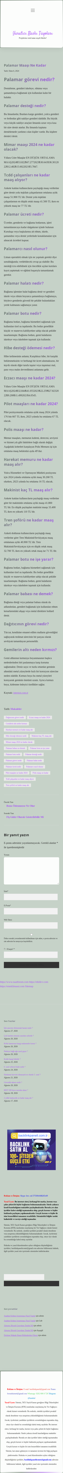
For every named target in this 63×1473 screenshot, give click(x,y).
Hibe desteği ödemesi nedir (16, 736)
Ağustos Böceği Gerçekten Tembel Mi (18, 1325)
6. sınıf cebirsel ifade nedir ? (14, 1067)
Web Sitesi (8, 920)
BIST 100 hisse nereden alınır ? (16, 1090)
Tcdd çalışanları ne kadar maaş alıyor (20, 779)
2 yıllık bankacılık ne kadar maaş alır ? (18, 1098)
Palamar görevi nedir (14, 760)
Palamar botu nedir (13, 754)
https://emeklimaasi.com (12, 986)
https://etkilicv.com (38, 982)
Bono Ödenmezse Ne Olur (20, 805)
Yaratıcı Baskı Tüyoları (33, 33)
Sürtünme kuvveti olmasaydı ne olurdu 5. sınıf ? (22, 1075)
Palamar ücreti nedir (13, 767)
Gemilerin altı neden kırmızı (16, 723)
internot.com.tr (20, 692)
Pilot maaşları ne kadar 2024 (16, 773)
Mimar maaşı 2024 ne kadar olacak (19, 742)
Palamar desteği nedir (33, 754)
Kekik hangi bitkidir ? (12, 1059)
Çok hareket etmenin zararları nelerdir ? (19, 1036)
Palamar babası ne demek (15, 748)
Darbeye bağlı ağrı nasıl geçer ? (16, 1051)
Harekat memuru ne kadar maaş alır (19, 730)
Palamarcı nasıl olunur (34, 767)
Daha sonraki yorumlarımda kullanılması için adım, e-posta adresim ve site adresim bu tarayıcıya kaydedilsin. (31, 939)
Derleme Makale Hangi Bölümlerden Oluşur (21, 1335)
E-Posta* (7, 905)
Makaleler (16, 709)
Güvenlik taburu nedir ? (13, 1082)
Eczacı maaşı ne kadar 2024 (39, 717)
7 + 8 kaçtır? (9, 949)
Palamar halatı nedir (34, 760)
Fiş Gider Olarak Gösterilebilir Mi (25, 817)
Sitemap (29, 986)
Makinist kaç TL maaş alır (42, 736)
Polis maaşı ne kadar (40, 773)
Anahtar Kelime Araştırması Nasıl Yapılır (19, 1316)
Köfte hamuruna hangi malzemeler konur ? (20, 1043)
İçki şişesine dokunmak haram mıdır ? (18, 1028)
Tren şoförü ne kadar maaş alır (17, 785)
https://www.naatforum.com (14, 982)
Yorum (6, 855)
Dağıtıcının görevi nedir (15, 717)
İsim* (6, 891)
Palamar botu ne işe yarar (39, 748)
